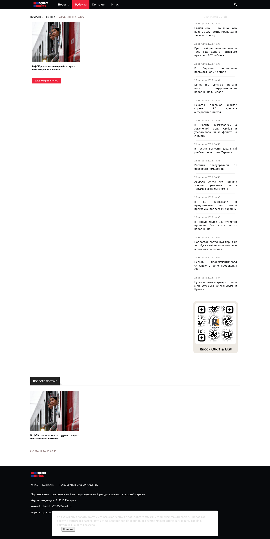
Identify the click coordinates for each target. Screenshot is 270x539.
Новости (64, 4)
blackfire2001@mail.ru (56, 506)
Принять (68, 529)
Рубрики (81, 4)
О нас (115, 4)
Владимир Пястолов (46, 80)
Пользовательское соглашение (78, 484)
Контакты (98, 4)
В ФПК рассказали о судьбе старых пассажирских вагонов (53, 68)
